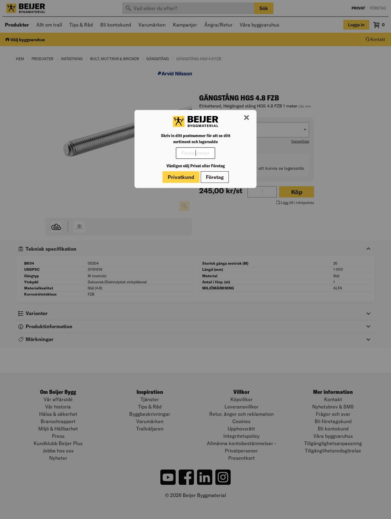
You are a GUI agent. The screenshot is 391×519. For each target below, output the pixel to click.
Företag (215, 177)
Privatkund (181, 177)
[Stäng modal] (246, 118)
